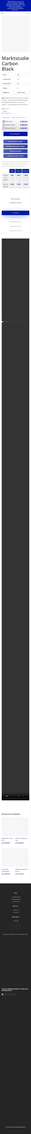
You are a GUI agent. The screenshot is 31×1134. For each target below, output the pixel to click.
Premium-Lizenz (16, 125)
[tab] (15, 199)
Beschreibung (15, 199)
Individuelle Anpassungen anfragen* (15, 146)
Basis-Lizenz (16, 122)
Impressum (6, 934)
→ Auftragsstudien (15, 899)
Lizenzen (5, 111)
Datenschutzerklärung (17, 934)
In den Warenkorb (15, 134)
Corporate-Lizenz (16, 128)
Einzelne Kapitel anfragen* (15, 141)
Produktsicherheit (16, 203)
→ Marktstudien (15, 897)
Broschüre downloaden (15, 151)
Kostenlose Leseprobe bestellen (16, 156)
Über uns (16, 910)
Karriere (16, 912)
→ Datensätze (16, 901)
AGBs (26, 934)
